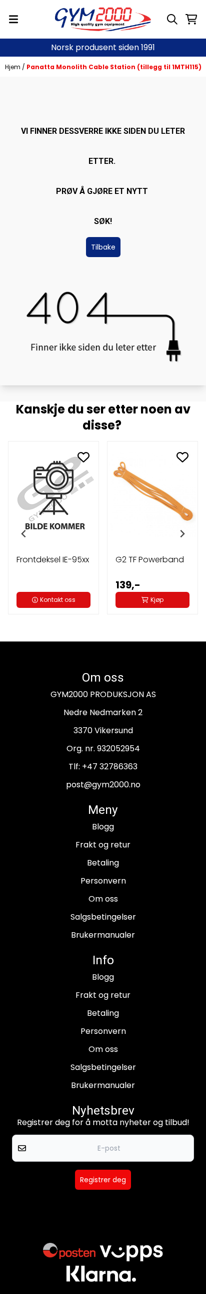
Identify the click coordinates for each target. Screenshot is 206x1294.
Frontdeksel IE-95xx (52, 559)
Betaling (103, 863)
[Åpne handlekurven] (191, 19)
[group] (53, 533)
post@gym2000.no (103, 784)
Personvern (103, 881)
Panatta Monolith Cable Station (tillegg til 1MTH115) (114, 67)
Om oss (103, 899)
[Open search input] (172, 19)
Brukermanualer (103, 935)
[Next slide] (182, 534)
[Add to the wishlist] (84, 457)
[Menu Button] (13, 19)
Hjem (13, 67)
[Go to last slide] (24, 534)
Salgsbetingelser (103, 917)
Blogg (103, 826)
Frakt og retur (103, 844)
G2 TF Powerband (150, 559)
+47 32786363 (110, 766)
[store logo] (103, 19)
